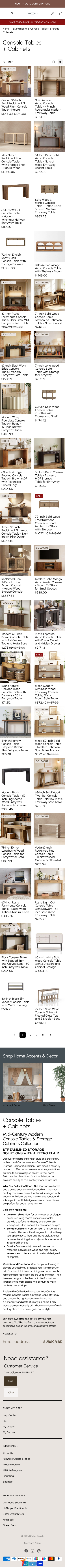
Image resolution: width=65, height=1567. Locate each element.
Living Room (20, 28)
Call (10, 1381)
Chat (11, 1392)
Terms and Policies (32, 1543)
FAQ (5, 1420)
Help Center (9, 1415)
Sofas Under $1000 (13, 1513)
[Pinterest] (39, 1551)
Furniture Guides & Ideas (16, 1458)
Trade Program (11, 1464)
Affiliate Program (12, 1470)
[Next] (50, 1035)
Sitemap (7, 1481)
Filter (9, 61)
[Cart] (61, 13)
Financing (8, 1475)
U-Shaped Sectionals (15, 1508)
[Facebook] (26, 1551)
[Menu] (4, 13)
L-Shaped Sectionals (14, 1502)
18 (43, 1034)
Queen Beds (9, 1525)
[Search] (12, 13)
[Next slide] (58, 1085)
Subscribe (52, 1342)
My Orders (8, 1426)
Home (6, 28)
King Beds (8, 1519)
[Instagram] (32, 1551)
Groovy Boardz (36, 1536)
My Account (9, 1432)
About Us (8, 1453)
